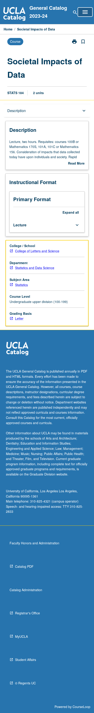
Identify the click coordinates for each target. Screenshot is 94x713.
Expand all (71, 212)
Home (8, 29)
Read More (76, 163)
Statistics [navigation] (21, 285)
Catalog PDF (24, 566)
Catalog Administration (26, 590)
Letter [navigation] (19, 318)
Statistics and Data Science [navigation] (34, 267)
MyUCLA (21, 636)
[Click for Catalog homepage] (14, 14)
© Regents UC (25, 683)
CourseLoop (81, 706)
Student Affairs (25, 659)
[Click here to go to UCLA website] (17, 349)
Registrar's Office (27, 613)
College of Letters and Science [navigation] (37, 251)
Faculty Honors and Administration (34, 543)
